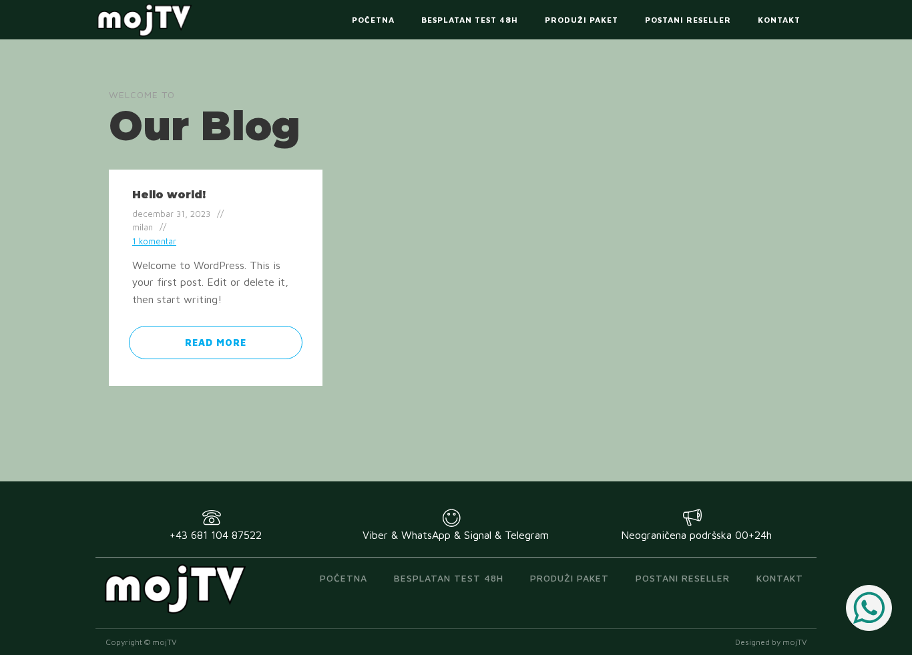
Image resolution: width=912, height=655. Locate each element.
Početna (373, 20)
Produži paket (581, 20)
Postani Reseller (688, 20)
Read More (215, 342)
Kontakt (779, 20)
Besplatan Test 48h (469, 20)
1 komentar (154, 241)
